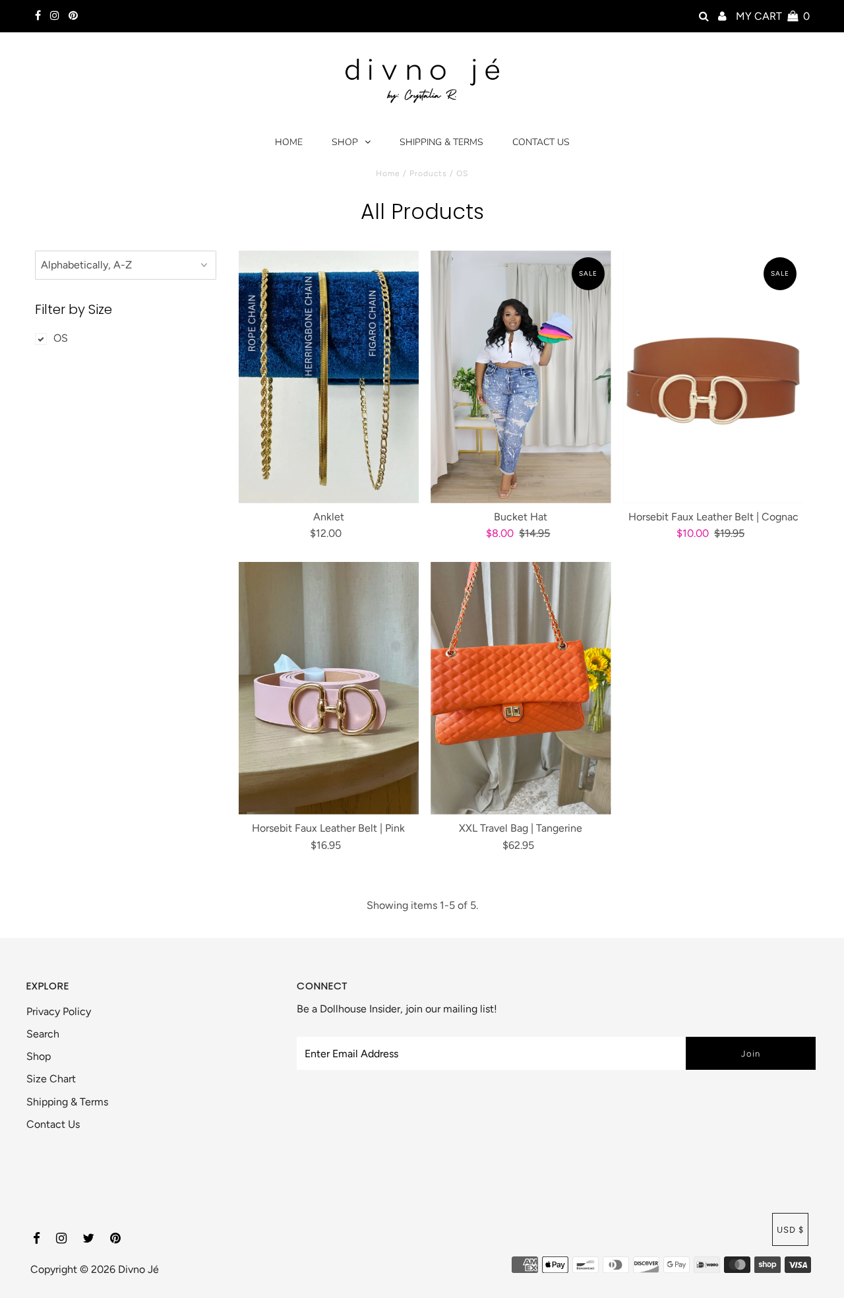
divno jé (138, 1269)
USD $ (790, 1230)
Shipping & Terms (441, 142)
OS (60, 338)
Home (289, 142)
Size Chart (51, 1078)
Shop (345, 142)
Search (42, 1034)
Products (428, 173)
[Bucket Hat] (521, 377)
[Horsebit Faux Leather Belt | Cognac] (713, 377)
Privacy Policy (58, 1011)
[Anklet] (329, 377)
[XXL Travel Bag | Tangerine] (521, 688)
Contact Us (541, 142)
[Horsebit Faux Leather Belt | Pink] (329, 688)
